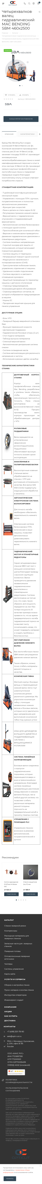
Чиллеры (8, 964)
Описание (9, 134)
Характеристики (27, 134)
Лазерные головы (12, 951)
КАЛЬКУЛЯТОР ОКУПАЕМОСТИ (21, 119)
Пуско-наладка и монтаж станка (19, 990)
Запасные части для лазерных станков (18, 944)
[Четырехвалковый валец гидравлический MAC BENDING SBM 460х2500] (21, 66)
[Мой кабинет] (34, 4)
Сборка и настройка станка (16, 985)
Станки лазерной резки (15, 926)
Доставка (10, 1020)
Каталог (9, 920)
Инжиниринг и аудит (13, 1000)
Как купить (10, 1016)
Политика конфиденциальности (19, 1081)
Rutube (10, 1046)
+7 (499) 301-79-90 (15, 1032)
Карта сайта (9, 974)
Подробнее (11, 894)
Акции (8, 1011)
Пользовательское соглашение (17, 1089)
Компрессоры (10, 931)
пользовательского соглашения (19, 1102)
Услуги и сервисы (14, 979)
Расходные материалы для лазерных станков (16, 937)
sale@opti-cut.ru (14, 1036)
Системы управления (14, 969)
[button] (20, 85)
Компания (10, 1007)
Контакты (9, 1026)
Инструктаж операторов (15, 995)
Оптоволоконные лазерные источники (17, 957)
